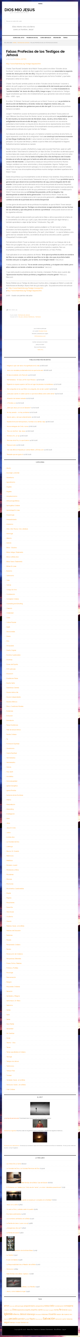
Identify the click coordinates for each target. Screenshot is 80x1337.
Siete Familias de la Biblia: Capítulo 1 (17, 1274)
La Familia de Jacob (12, 1233)
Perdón (8, 949)
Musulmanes (10, 902)
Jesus (23, 1314)
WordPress (57, 1329)
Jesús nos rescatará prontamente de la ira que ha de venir (25, 370)
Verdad (23, 1322)
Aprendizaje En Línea (13, 510)
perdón (21, 1319)
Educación (9, 673)
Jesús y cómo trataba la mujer (15, 1291)
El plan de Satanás (12, 1260)
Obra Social (10, 912)
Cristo (8, 617)
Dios (7, 641)
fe (60, 1309)
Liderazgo (9, 846)
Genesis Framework (46, 1329)
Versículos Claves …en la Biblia (16, 1085)
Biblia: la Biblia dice (12, 557)
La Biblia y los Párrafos (28, 1287)
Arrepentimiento (11, 519)
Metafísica (9, 860)
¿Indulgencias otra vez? (13, 1228)
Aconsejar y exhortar (12, 473)
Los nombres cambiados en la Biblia (18, 1218)
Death (8, 627)
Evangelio (51, 1310)
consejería (68, 1306)
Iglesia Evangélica (12, 786)
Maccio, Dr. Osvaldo (12, 851)
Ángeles (9, 487)
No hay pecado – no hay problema (18, 412)
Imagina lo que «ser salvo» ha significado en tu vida (23, 365)
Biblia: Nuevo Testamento (14, 561)
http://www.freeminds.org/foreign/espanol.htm (23, 64)
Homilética (9, 776)
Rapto (32, 1319)
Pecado (8, 940)
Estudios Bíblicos (11, 702)
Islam (8, 818)
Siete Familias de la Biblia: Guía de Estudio (34, 1182)
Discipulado (10, 645)
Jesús (8, 823)
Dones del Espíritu (12, 664)
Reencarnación (11, 977)
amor (6, 1306)
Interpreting (10, 809)
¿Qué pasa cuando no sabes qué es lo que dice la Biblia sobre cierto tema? (31, 394)
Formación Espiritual (12, 744)
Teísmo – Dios (10, 1042)
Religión (9, 982)
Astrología (9, 533)
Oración (8, 921)
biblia (46, 1306)
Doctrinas (9, 659)
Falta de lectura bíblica (13, 730)
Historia (8, 767)
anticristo (12, 1306)
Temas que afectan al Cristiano (16, 1052)
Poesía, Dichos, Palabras (14, 963)
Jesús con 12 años (12, 1204)
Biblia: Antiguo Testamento (14, 552)
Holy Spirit (9, 772)
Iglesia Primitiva (11, 790)
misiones (44, 1314)
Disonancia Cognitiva (10, 1130)
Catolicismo (10, 575)
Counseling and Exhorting (14, 603)
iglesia (8, 1314)
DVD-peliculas (11, 669)
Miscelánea (9, 874)
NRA (70, 1314)
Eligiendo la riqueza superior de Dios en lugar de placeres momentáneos (30, 384)
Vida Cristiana (10, 1089)
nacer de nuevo (62, 1314)
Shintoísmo (9, 1269)
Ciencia (8, 585)
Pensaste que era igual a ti (15, 454)
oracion (6, 1319)
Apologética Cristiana (13, 505)
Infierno (8, 800)
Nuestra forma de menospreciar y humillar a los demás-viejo (26, 421)
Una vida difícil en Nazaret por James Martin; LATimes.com (25, 450)
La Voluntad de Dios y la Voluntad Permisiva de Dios (23, 1168)
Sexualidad (9, 1028)
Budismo (9, 571)
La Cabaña (9, 1255)
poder (27, 1319)
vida (27, 1322)
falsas (21, 317)
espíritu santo (37, 1310)
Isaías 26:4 (40, 349)
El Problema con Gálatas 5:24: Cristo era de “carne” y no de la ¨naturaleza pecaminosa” (33, 1187)
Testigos (38, 317)
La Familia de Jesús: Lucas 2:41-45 (17, 1223)
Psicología (9, 972)
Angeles (9, 491)
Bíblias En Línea (11, 566)
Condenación (10, 594)
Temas (8, 1047)
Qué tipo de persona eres (12, 1118)
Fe (7, 739)
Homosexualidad (11, 781)
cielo (51, 1305)
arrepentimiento (29, 1306)
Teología (9, 1057)
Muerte (8, 893)
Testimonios (10, 1066)
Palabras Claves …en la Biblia (15, 926)
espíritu (28, 1310)
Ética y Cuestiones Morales (14, 706)
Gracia (64, 1310)
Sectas (8, 1010)
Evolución (9, 716)
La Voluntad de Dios (12, 842)
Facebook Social (43, 331)
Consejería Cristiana (12, 599)
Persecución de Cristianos (14, 954)
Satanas (69, 1319)
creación (6, 1310)
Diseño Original (11, 650)
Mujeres (8, 898)
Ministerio (38, 1314)
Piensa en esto (11, 445)
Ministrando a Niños (12, 870)
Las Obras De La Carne (13, 1164)
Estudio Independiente (13, 697)
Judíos (8, 832)
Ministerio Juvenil (11, 865)
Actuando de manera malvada (16, 398)
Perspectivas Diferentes (13, 958)
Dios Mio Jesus (19, 9)
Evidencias (9, 711)
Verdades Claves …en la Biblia (15, 1080)
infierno (16, 1314)
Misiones (9, 879)
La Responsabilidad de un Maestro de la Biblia (21, 1264)
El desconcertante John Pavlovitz (17, 375)
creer (10, 1310)
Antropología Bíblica (12, 501)
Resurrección (38, 1319)
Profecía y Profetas (12, 968)
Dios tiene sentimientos (13, 1214)
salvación (59, 1319)
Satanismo (9, 1005)
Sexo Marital (10, 1024)
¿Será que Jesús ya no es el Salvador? (19, 407)
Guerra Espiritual (11, 753)
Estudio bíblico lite (12, 692)
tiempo (12, 1322)
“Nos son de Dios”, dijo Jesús (16, 431)
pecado (13, 1318)
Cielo (8, 580)
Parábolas (9, 935)
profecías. (31, 317)
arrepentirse (40, 1306)
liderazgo (31, 1314)
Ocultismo (9, 916)
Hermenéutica (10, 758)
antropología (19, 1306)
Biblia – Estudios (11, 547)
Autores (8, 543)
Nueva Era (9, 907)
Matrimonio (10, 856)
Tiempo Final (10, 1071)
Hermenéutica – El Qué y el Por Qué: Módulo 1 (21, 380)
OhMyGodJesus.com (40, 336)
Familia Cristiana (11, 734)
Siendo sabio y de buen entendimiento (19, 417)
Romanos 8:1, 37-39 (13, 436)
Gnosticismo (10, 748)
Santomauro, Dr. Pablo (13, 1000)
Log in (64, 1329)
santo (64, 1319)
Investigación (10, 814)
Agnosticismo (10, 482)
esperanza (21, 1310)
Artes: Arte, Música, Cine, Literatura (17, 529)
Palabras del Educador (13, 930)
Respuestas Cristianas (13, 986)
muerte (52, 1314)
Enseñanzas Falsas (12, 678)
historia (69, 1310)
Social (8, 1038)
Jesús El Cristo (11, 828)
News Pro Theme (32, 1329)
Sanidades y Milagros (13, 996)
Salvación (9, 991)
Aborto (8, 468)
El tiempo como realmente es (11, 1145)
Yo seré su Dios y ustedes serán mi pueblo (20, 1209)
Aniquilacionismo (11, 496)
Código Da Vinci (11, 589)
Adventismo (10, 477)
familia (56, 1310)
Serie (8, 1014)
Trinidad (9, 1075)
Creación (9, 608)
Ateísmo (9, 538)
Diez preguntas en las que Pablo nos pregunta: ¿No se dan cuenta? (28, 389)
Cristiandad (9, 613)
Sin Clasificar (10, 1033)
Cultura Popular (11, 622)
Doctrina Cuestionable (13, 655)
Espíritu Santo (10, 683)
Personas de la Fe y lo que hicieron (18, 440)
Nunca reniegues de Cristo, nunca (17, 426)
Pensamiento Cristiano (13, 944)
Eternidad (45, 1310)
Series (8, 1019)
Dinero (8, 636)
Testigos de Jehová (24, 315)
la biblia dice (10, 837)
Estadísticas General (12, 687)
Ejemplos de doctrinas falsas (24, 1250)
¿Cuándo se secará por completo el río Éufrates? (36, 1200)
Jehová (25, 317)
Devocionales (10, 631)
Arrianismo (9, 524)
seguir (7, 1322)
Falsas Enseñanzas (12, 725)
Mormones (9, 884)
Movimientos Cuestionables (15, 888)
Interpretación (10, 804)
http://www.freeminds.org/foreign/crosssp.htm (26, 288)
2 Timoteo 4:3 (11, 403)
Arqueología (10, 515)
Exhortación (10, 720)
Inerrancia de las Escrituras (14, 795)
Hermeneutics (10, 762)
